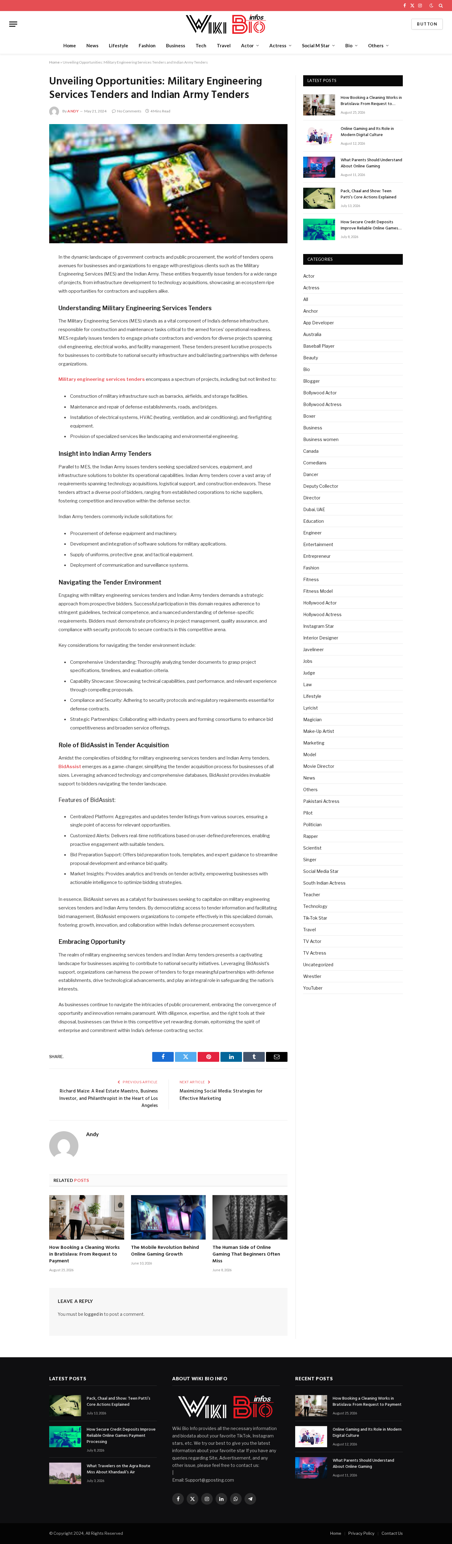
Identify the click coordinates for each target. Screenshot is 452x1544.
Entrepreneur (317, 556)
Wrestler (312, 976)
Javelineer (313, 649)
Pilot (308, 812)
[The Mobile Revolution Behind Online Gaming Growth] (168, 1217)
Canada (311, 451)
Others (375, 45)
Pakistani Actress (321, 801)
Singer (309, 859)
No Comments (129, 111)
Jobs (307, 661)
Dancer (310, 474)
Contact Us (392, 1533)
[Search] (440, 5)
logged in (93, 1314)
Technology (315, 906)
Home (69, 45)
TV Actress (314, 953)
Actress (277, 45)
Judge (309, 672)
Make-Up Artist (318, 731)
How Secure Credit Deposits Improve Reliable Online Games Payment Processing (369, 225)
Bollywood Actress (322, 404)
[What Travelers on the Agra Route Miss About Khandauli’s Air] (65, 1473)
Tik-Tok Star (315, 918)
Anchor (310, 311)
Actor (247, 45)
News (92, 45)
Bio (348, 45)
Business (175, 45)
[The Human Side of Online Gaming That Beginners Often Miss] (249, 1217)
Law (307, 684)
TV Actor (312, 941)
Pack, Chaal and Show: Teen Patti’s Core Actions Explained (368, 194)
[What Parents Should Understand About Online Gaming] (319, 167)
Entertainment (318, 544)
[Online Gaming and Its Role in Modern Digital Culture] (319, 136)
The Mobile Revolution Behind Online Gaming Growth (165, 1251)
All (305, 299)
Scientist (312, 847)
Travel (224, 45)
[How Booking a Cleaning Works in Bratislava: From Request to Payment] (86, 1217)
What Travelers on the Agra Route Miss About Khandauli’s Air (118, 1469)
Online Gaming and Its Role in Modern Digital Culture (367, 132)
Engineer (312, 532)
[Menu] (13, 24)
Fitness (311, 579)
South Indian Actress (324, 882)
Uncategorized (318, 964)
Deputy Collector (320, 486)
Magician (312, 719)
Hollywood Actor (320, 602)
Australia (312, 334)
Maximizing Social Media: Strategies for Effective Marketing (221, 1095)
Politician (312, 824)
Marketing (313, 742)
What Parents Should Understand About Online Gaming (371, 163)
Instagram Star (318, 626)
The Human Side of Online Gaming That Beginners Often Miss (246, 1255)
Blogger (311, 381)
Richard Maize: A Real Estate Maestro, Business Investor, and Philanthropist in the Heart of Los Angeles (108, 1098)
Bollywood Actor (320, 392)
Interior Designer (320, 637)
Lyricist (310, 707)
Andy (73, 111)
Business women (321, 439)
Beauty (310, 357)
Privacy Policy (361, 1533)
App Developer (318, 322)
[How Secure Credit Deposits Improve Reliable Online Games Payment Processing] (319, 229)
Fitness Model (318, 591)
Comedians (315, 462)
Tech (201, 45)
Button (427, 23)
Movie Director (318, 766)
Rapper (310, 836)
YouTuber (313, 988)
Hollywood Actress (322, 614)
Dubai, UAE (314, 509)
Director (311, 497)
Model (309, 754)
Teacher (311, 894)
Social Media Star (321, 871)
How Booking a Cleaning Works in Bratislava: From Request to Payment (84, 1255)
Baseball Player (319, 346)
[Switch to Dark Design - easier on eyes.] (431, 5)
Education (313, 521)
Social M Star (316, 45)
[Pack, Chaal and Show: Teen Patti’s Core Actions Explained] (319, 198)
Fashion (147, 45)
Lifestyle (118, 45)
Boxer (309, 416)
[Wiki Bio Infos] (226, 24)
